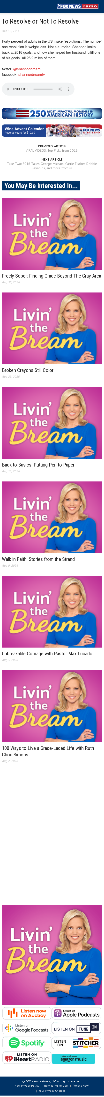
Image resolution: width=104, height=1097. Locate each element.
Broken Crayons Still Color (27, 370)
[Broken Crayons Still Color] (52, 328)
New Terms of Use (56, 1085)
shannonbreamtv (31, 74)
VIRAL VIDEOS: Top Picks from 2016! (52, 150)
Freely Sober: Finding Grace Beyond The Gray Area (51, 276)
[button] (18, 7)
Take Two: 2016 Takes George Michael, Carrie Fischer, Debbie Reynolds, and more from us (52, 166)
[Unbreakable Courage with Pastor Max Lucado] (52, 612)
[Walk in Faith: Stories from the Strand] (52, 517)
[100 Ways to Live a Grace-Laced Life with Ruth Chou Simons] (52, 706)
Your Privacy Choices (52, 1090)
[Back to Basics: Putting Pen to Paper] (52, 423)
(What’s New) (81, 1085)
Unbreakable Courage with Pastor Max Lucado (47, 653)
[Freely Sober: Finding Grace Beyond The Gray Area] (52, 234)
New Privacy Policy (27, 1085)
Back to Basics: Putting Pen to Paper (38, 465)
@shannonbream (27, 68)
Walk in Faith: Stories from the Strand (38, 559)
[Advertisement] (52, 838)
